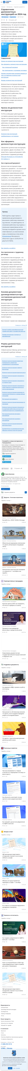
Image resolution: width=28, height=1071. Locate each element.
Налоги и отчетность (7, 935)
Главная (3, 7)
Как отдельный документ (10, 67)
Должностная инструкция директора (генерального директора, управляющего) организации (12, 362)
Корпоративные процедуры (9, 601)
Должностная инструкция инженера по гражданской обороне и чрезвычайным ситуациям (13, 394)
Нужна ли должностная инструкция (12, 61)
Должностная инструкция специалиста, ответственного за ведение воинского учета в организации (13, 387)
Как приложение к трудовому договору (14, 70)
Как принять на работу (8, 248)
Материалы (9, 7)
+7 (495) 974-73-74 (6, 1044)
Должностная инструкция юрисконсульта (14, 372)
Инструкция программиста (9, 399)
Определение (7, 236)
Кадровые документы (19, 7)
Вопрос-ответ (5, 852)
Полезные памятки (7, 768)
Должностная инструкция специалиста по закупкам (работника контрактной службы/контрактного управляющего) (13, 408)
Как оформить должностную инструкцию (14, 64)
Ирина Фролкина (9, 474)
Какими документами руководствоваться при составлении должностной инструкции (14, 75)
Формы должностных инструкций (11, 80)
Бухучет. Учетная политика (9, 518)
